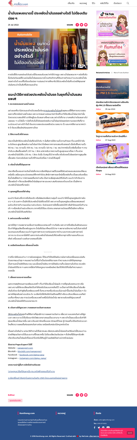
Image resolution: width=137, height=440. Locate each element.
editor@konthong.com (106, 420)
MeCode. (85, 436)
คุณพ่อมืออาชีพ (15, 400)
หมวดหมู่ (83, 3)
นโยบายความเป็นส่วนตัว (98, 436)
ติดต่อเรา (118, 3)
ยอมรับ (130, 433)
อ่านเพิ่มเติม (104, 435)
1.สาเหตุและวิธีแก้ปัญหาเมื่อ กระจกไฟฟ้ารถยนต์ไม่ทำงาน (31, 371)
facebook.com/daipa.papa (31, 354)
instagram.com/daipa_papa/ (32, 358)
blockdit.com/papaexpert (30, 351)
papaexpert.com (25, 348)
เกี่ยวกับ (71, 3)
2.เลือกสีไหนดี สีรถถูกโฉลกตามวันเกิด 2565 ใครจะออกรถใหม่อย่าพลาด (37, 378)
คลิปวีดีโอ (104, 3)
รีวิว (93, 3)
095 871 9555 (102, 423)
